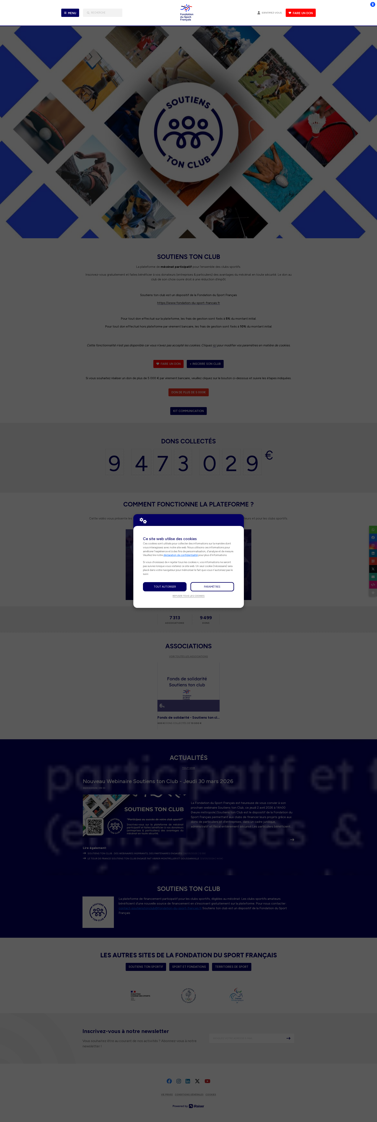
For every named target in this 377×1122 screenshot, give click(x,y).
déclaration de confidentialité (180, 555)
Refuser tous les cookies (189, 595)
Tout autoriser (165, 586)
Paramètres (212, 586)
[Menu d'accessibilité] (372, 4)
